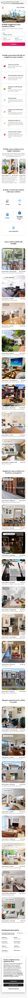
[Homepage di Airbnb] (3, 7)
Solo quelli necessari (13, 985)
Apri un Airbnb (20, 7)
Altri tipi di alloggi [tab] (21, 933)
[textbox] (7, 40)
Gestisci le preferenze (13, 988)
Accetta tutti (13, 981)
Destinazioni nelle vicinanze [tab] (8, 933)
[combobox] (13, 35)
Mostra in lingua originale (17, 3)
